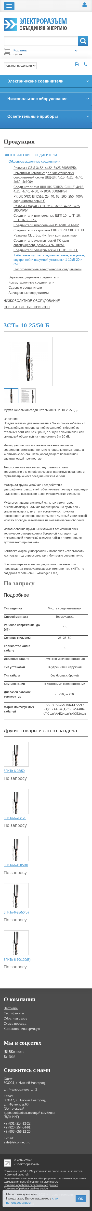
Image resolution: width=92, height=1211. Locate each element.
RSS (12, 1057)
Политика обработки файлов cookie (26, 1188)
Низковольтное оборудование (32, 301)
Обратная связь (15, 1018)
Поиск (83, 41)
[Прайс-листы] (77, 64)
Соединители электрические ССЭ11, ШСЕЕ (45, 250)
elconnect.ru (51, 1181)
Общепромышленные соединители (34, 161)
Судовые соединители (25, 287)
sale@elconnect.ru (17, 1142)
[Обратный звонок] (86, 64)
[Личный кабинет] (84, 5)
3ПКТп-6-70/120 (15, 818)
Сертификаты (14, 1013)
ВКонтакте (16, 1052)
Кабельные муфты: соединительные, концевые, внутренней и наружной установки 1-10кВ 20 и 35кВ (49, 259)
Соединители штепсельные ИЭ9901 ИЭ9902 (46, 225)
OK (80, 1199)
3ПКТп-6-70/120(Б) (17, 960)
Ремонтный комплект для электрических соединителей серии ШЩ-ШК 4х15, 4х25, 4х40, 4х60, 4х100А (48, 177)
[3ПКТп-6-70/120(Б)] (16, 942)
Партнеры (11, 1008)
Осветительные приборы (27, 307)
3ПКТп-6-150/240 (16, 865)
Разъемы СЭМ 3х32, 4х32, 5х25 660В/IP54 (45, 168)
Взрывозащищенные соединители (34, 277)
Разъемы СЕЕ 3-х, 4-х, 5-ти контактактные (45, 235)
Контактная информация (22, 1029)
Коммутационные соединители (31, 282)
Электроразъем (43, 23)
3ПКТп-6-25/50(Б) (16, 912)
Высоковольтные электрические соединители (47, 269)
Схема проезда (15, 1023)
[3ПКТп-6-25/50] (16, 754)
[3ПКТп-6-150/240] (16, 848)
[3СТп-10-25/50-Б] (28, 361)
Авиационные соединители (29, 293)
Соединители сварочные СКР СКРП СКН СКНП (48, 230)
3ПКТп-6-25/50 (14, 771)
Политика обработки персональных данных (31, 1185)
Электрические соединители (30, 155)
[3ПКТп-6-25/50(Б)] (16, 895)
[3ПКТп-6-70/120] (16, 801)
